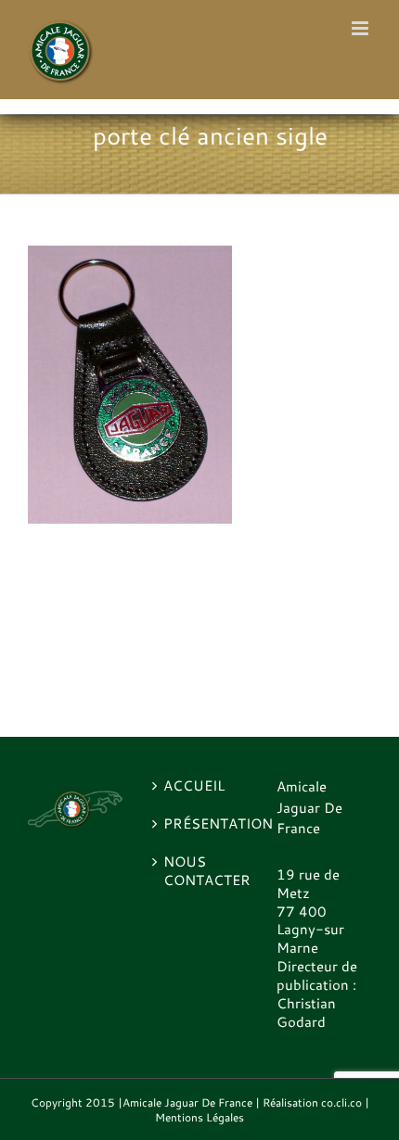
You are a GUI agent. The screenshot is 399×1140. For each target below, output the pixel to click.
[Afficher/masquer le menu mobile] (361, 28)
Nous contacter (200, 871)
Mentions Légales (199, 1117)
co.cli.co (341, 1102)
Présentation (200, 824)
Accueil (194, 786)
